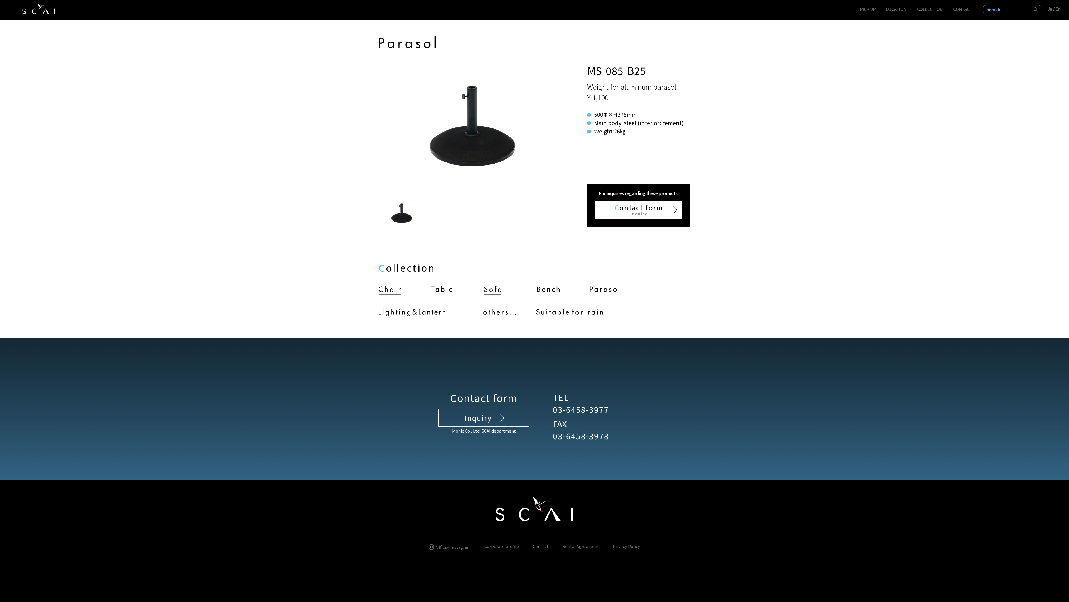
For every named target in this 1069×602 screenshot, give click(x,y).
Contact (541, 546)
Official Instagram (453, 547)
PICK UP (868, 9)
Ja (1050, 9)
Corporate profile (501, 546)
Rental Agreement (580, 546)
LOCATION (896, 9)
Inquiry (478, 418)
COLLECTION (930, 9)
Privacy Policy (626, 546)
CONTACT (962, 9)
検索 (1036, 10)
